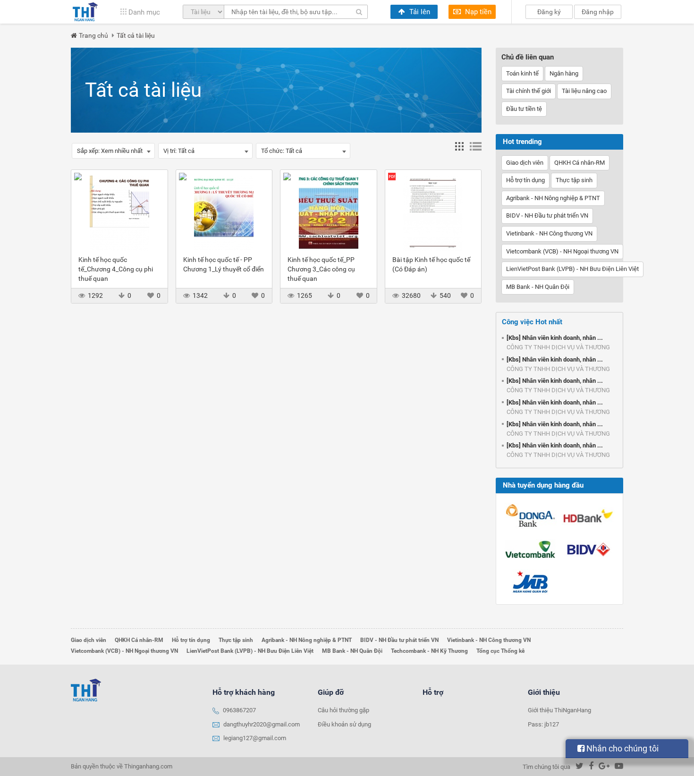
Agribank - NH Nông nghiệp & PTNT (553, 198)
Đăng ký (549, 12)
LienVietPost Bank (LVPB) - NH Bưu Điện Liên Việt (572, 268)
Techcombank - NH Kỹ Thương (429, 651)
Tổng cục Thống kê (500, 651)
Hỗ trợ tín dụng (525, 180)
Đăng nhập (598, 12)
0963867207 (239, 710)
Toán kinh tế (522, 73)
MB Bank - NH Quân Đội (537, 286)
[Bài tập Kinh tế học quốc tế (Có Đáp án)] (433, 212)
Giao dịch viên (524, 162)
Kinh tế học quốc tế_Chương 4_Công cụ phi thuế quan (115, 269)
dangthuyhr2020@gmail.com (261, 724)
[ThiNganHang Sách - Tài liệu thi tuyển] (85, 11)
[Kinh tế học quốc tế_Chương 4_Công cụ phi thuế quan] (119, 212)
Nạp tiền (477, 12)
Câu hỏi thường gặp (343, 710)
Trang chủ (93, 35)
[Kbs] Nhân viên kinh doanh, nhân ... (555, 337)
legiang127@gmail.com (254, 738)
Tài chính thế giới (528, 90)
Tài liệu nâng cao (584, 90)
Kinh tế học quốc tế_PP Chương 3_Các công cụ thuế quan (321, 269)
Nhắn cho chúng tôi (621, 748)
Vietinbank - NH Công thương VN (549, 233)
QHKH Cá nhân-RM (579, 162)
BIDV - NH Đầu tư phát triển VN (547, 215)
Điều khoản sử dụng (344, 724)
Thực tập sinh (574, 180)
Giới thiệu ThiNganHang (559, 710)
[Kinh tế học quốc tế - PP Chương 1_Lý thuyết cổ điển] (224, 212)
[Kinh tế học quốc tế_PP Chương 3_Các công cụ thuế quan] (328, 212)
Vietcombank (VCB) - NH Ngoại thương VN (562, 251)
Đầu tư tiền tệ (524, 108)
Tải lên (418, 12)
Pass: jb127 (543, 724)
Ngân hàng (564, 73)
